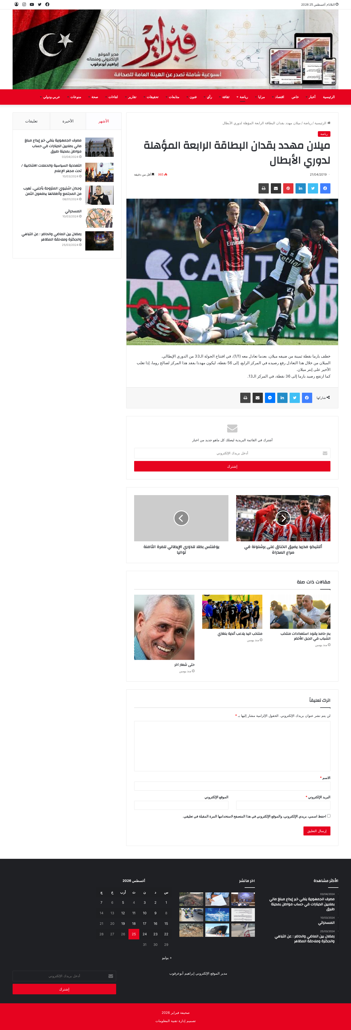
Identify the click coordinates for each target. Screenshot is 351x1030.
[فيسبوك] (325, 188)
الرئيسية (329, 97)
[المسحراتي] (99, 218)
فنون (193, 97)
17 (144, 923)
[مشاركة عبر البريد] (276, 188)
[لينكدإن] (300, 188)
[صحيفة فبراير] (175, 49)
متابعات (174, 97)
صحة (94, 97)
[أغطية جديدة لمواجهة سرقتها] (191, 914)
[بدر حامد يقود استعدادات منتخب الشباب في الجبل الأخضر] (300, 612)
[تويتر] (313, 188)
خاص (295, 97)
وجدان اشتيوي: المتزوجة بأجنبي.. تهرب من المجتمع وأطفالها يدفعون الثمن (52, 191)
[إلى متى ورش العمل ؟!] (217, 914)
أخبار (312, 97)
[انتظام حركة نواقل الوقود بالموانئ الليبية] (217, 930)
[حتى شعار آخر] (164, 627)
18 (134, 923)
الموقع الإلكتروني (216, 797)
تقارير (132, 97)
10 (144, 913)
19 (123, 923)
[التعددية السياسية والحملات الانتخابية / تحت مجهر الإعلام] (99, 172)
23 (155, 934)
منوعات (75, 97)
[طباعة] (263, 188)
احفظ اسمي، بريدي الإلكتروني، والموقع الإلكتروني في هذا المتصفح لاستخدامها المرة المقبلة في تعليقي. (254, 816)
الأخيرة (67, 121)
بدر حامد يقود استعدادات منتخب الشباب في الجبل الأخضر (305, 636)
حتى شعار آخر (184, 664)
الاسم (325, 778)
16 (155, 923)
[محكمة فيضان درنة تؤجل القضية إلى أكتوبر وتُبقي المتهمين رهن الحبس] (191, 930)
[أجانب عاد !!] (191, 899)
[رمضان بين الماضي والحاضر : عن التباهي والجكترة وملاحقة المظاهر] (99, 241)
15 (166, 923)
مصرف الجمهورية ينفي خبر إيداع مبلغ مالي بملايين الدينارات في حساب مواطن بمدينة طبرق (53, 146)
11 (133, 913)
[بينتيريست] (288, 188)
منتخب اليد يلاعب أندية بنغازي (240, 633)
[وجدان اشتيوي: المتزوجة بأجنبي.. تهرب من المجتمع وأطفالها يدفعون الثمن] (99, 195)
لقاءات (113, 97)
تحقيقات (153, 97)
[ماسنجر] (270, 398)
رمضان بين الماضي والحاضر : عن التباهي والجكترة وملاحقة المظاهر (51, 237)
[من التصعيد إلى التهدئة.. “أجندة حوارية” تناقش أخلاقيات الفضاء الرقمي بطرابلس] (243, 899)
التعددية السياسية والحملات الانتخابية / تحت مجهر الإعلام (51, 168)
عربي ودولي (51, 97)
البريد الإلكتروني (318, 797)
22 (166, 934)
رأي (209, 97)
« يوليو (167, 958)
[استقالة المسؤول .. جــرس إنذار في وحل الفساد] (217, 899)
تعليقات (31, 121)
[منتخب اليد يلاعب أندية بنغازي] (232, 612)
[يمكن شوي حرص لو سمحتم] (243, 930)
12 (123, 913)
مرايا (261, 97)
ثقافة (225, 97)
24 (145, 934)
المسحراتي (73, 211)
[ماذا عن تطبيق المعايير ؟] (243, 914)
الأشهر (103, 121)
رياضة (244, 97)
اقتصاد (279, 97)
